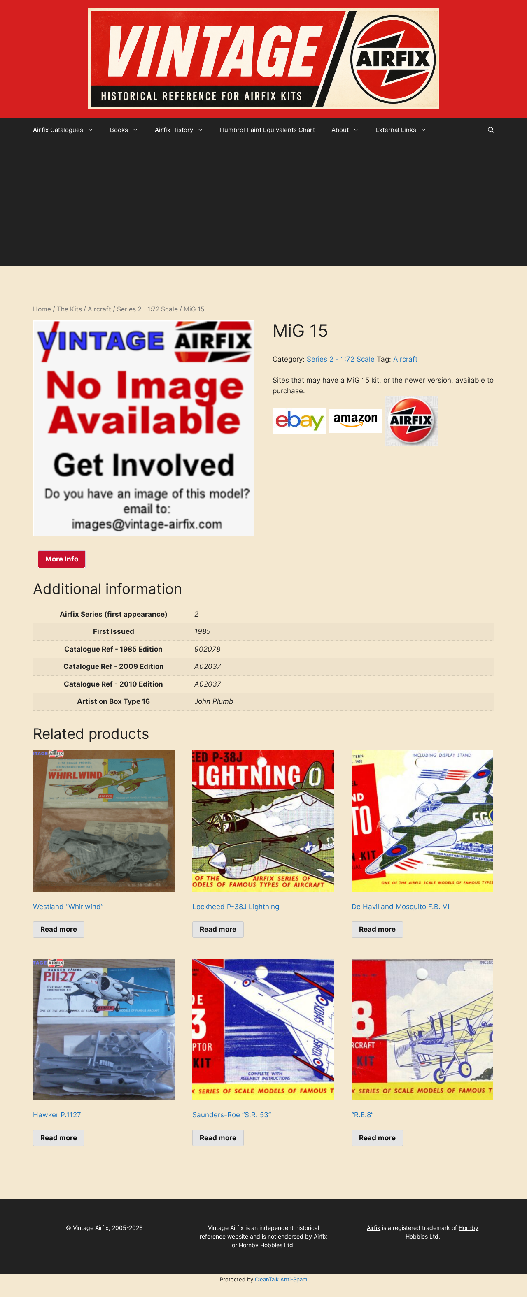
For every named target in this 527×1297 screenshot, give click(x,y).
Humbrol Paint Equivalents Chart (267, 130)
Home (42, 309)
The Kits (69, 309)
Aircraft (99, 309)
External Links (395, 130)
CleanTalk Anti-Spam (281, 1279)
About (340, 130)
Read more (58, 929)
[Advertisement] (263, 204)
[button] (491, 130)
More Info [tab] (61, 559)
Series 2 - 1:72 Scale (147, 309)
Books (119, 130)
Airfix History (174, 130)
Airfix (373, 1227)
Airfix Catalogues (58, 130)
